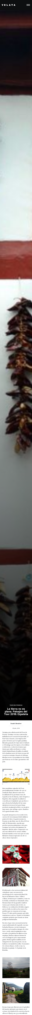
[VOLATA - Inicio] (8, 5)
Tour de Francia (16, 705)
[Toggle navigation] (28, 5)
